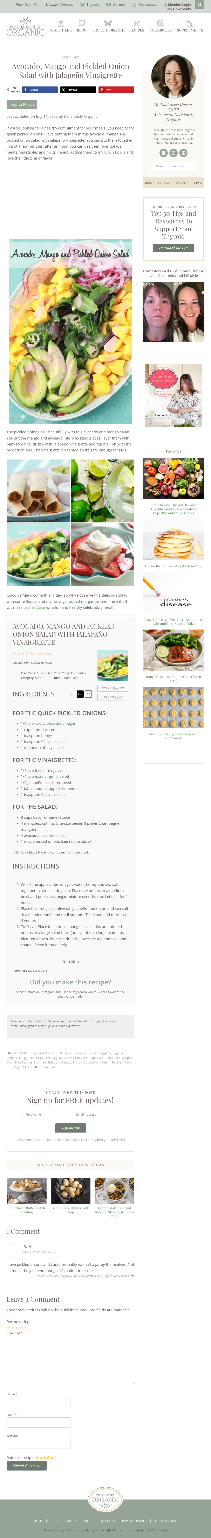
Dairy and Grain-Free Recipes (50, 1053)
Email (12, 1415)
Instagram (173, 153)
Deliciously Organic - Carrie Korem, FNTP (25, 26)
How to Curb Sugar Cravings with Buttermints (173, 736)
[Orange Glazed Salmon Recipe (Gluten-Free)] (173, 651)
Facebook (163, 153)
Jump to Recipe (21, 104)
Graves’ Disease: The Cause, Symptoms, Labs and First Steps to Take (173, 621)
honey (46, 735)
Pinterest (183, 153)
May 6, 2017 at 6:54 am (39, 1252)
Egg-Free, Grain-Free (36, 1058)
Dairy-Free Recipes (85, 1053)
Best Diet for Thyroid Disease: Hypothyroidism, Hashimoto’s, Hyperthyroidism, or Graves (173, 509)
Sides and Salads (59, 1062)
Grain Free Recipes (20, 1062)
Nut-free (40, 1062)
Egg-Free (106, 1053)
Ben (27, 1246)
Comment (14, 1333)
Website (12, 1436)
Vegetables (21, 1067)
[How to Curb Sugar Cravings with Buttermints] (173, 708)
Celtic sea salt (53, 741)
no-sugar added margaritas (76, 601)
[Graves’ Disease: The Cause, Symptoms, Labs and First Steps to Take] (173, 593)
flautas (32, 601)
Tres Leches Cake (30, 607)
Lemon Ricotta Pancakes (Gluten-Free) (173, 566)
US (80, 693)
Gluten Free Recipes (118, 1058)
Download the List (173, 247)
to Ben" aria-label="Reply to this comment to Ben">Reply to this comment (84, 1276)
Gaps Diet (96, 1058)
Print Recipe (113, 688)
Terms (197, 183)
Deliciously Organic (80, 116)
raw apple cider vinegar (55, 723)
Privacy (182, 183)
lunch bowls (114, 152)
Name (12, 1394)
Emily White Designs (156, 1530)
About (149, 183)
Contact (165, 183)
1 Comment (47, 1067)
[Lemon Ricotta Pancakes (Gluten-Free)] (173, 540)
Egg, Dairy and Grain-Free (70, 1058)
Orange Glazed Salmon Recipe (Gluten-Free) (173, 678)
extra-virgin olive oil (52, 776)
